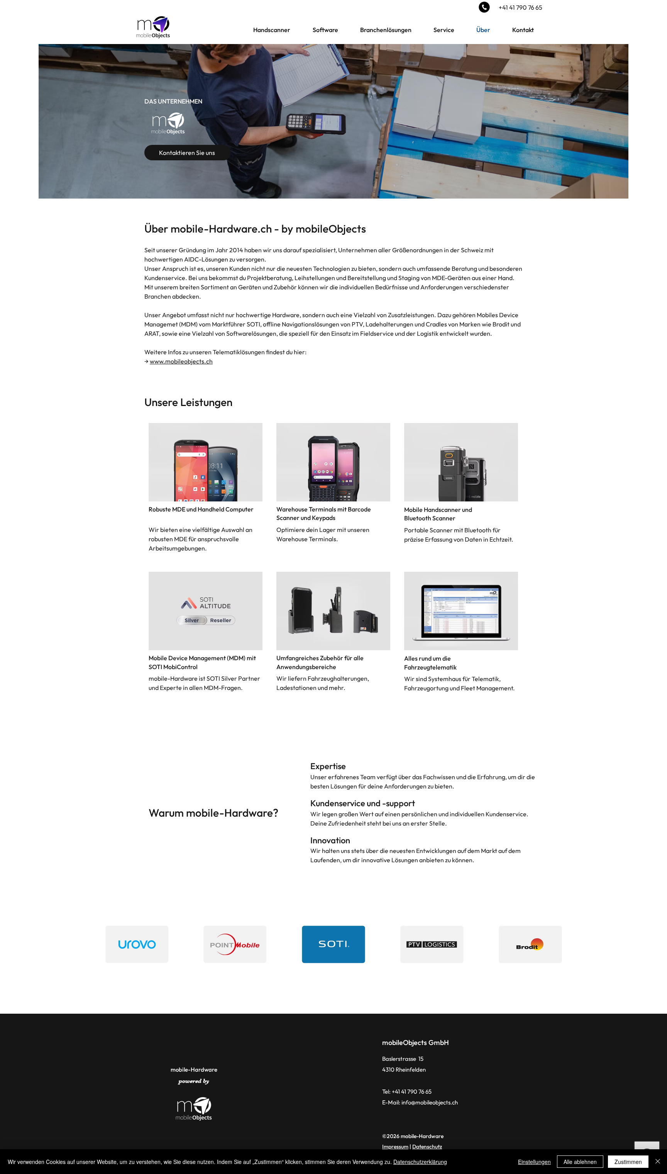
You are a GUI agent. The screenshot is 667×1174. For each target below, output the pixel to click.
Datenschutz (427, 1146)
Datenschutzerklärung (420, 1162)
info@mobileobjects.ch (429, 1102)
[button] (271, 30)
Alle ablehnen (580, 1162)
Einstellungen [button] (534, 1162)
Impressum (395, 1146)
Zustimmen (628, 1162)
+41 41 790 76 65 (520, 7)
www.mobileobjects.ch (181, 361)
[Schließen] (657, 1161)
